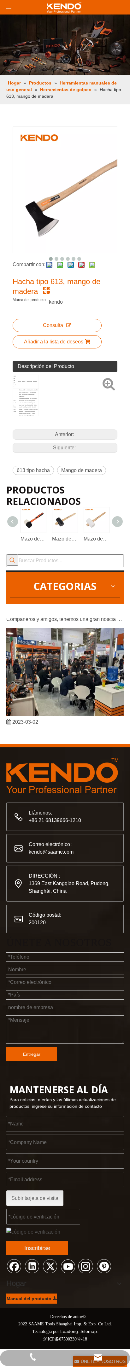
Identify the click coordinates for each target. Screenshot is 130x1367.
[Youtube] (67, 1265)
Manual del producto (30, 1298)
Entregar (31, 1054)
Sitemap (88, 1331)
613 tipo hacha (33, 470)
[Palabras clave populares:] (12, 560)
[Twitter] (49, 1265)
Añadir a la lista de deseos (53, 341)
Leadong (69, 1331)
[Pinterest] (103, 1265)
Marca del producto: (30, 300)
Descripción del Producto (46, 366)
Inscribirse (37, 1248)
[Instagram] (85, 1265)
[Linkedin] (31, 1265)
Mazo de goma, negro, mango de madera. (64, 538)
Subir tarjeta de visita (34, 1198)
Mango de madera (81, 470)
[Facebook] (13, 1265)
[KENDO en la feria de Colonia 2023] (65, 712)
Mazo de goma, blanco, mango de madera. (96, 538)
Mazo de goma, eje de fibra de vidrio (33, 538)
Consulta (53, 325)
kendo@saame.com (51, 852)
